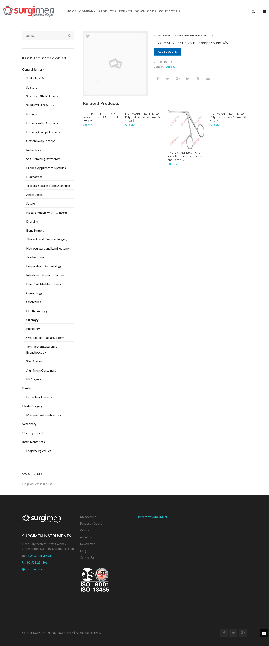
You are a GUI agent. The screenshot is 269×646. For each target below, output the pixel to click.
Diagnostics (34, 176)
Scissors (31, 87)
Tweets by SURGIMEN (152, 516)
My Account (88, 516)
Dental (26, 388)
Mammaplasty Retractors (43, 415)
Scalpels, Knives (36, 78)
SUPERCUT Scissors (40, 105)
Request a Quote (91, 523)
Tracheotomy (35, 257)
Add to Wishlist (88, 36)
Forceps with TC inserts (42, 123)
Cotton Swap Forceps (40, 141)
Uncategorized (32, 433)
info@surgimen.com (39, 555)
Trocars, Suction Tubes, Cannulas (48, 185)
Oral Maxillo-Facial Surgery (45, 337)
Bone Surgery (35, 230)
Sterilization (34, 361)
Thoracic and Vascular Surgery (46, 239)
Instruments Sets (33, 442)
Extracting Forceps (39, 397)
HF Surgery (34, 379)
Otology (209, 35)
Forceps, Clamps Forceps (43, 132)
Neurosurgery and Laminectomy (48, 248)
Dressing (32, 221)
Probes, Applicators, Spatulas (46, 168)
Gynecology (34, 293)
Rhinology (33, 328)
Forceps (31, 114)
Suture (30, 203)
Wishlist (85, 530)
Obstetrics (33, 302)
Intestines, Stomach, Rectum (45, 275)
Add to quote (167, 51)
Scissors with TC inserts (42, 96)
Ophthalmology (36, 311)
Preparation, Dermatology (44, 266)
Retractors (33, 150)
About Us (86, 537)
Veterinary (29, 424)
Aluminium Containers (41, 370)
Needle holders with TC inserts (47, 212)
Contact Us (87, 557)
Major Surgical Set (38, 451)
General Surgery (189, 35)
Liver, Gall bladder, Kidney (43, 284)
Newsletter (87, 544)
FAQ (83, 551)
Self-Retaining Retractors (43, 159)
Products (169, 35)
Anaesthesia (34, 194)
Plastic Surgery (32, 406)
